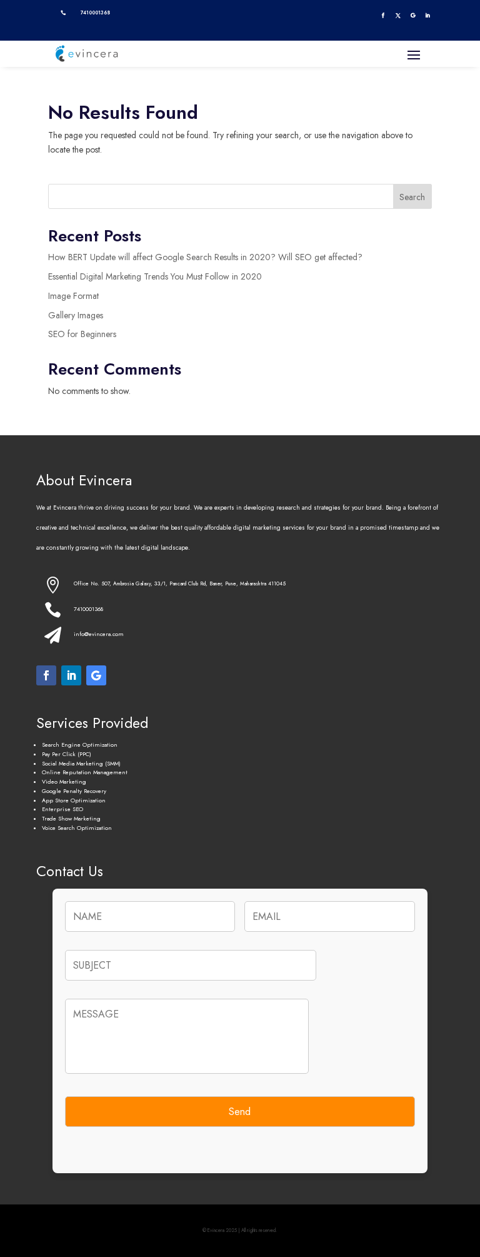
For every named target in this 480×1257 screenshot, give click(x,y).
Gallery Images (75, 315)
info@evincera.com (99, 634)
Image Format (73, 296)
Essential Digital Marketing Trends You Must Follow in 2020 (155, 276)
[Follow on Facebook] (383, 15)
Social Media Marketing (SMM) (81, 763)
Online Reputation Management (85, 772)
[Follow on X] (397, 15)
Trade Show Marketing (71, 818)
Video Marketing (64, 781)
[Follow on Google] (412, 15)
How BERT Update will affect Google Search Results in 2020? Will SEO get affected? (205, 257)
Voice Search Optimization (77, 828)
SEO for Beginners (82, 334)
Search (412, 197)
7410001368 (88, 609)
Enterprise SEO (62, 809)
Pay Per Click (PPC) (66, 754)
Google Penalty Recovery (74, 791)
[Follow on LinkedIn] (427, 15)
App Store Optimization (74, 800)
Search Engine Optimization (80, 744)
